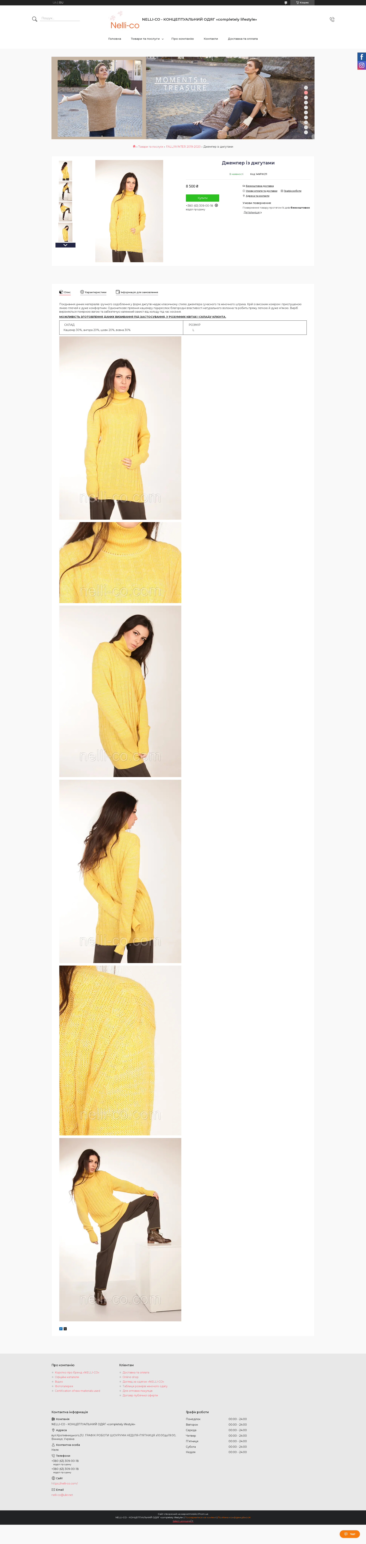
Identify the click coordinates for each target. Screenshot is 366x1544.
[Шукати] (34, 19)
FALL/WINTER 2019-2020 (183, 146)
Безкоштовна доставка (260, 185)
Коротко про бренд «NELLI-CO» (77, 1372)
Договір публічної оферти (140, 1395)
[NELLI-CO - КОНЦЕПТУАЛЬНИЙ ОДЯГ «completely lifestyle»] (124, 19)
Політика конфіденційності (234, 1517)
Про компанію (182, 38)
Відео (59, 1381)
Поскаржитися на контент (200, 1517)
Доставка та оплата (243, 38)
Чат (352, 1534)
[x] (65, 1329)
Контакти (211, 38)
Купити (203, 198)
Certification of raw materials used (77, 1391)
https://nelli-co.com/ (64, 1483)
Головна (114, 38)
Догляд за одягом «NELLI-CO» (143, 1381)
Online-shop (131, 1377)
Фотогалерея (64, 1386)
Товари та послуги (145, 38)
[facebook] (61, 1329)
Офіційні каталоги (67, 1377)
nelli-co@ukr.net (62, 1495)
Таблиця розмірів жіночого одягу (145, 1386)
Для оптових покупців (137, 1391)
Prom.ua (203, 1513)
